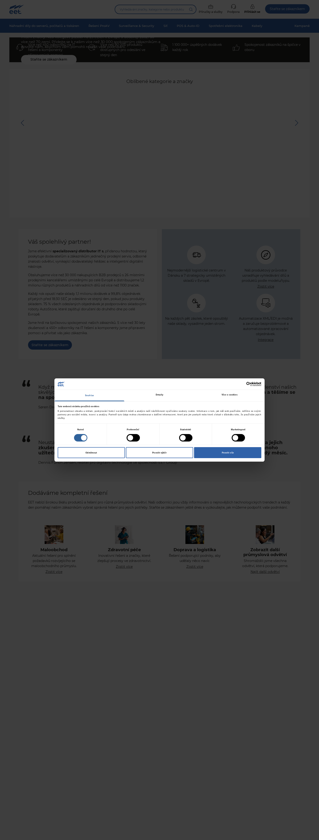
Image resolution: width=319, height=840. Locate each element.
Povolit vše (228, 453)
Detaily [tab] (159, 395)
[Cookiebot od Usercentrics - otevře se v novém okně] (240, 384)
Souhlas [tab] (89, 395)
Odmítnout (91, 453)
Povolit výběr (159, 453)
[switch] (133, 438)
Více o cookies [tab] (229, 395)
